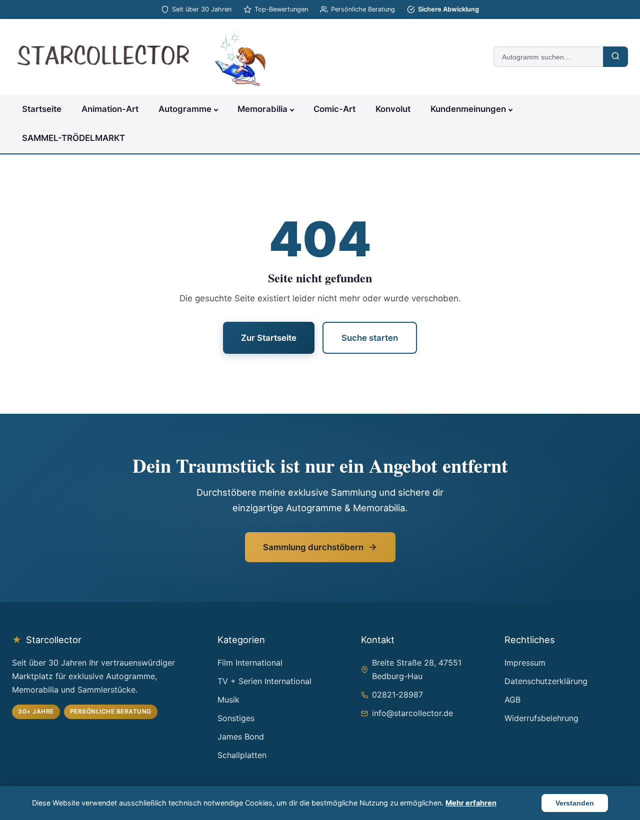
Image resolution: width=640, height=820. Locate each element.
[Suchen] (615, 56)
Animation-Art (110, 109)
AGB (512, 700)
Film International (250, 663)
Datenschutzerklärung (546, 681)
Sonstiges (236, 718)
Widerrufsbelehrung (541, 718)
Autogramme (185, 109)
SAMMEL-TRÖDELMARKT (73, 138)
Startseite (42, 109)
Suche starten (370, 338)
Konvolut (393, 109)
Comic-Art (335, 109)
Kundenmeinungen (468, 109)
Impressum (525, 663)
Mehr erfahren (471, 803)
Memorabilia (263, 109)
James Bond (241, 737)
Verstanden (575, 803)
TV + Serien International (265, 681)
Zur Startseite (268, 338)
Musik (229, 700)
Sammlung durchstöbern (313, 547)
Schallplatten (242, 755)
